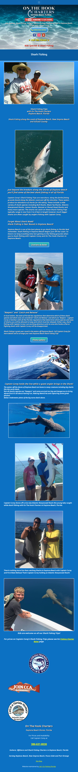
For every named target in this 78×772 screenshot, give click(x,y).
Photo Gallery (39, 339)
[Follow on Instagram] (39, 35)
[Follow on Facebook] (34, 35)
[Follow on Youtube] (43, 35)
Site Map (39, 761)
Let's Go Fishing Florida (47, 766)
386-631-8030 (39, 744)
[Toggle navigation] (39, 2)
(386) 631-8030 (39, 30)
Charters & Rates (39, 244)
